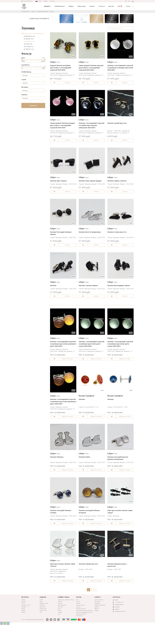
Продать (97, 610)
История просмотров (100, 605)
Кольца (29, 46)
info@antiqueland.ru (119, 604)
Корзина (97, 608)
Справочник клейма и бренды (66, 599)
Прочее (23, 612)
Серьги (29, 49)
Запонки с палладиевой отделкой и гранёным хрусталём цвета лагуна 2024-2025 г (91, 344)
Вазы (41, 601)
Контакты (52, 1)
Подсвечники (43, 610)
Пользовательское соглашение (84, 610)
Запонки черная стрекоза (116, 181)
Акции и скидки (80, 605)
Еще (41, 612)
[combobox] (120, 28)
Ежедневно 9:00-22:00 (120, 611)
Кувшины (42, 605)
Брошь (29, 39)
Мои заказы (98, 601)
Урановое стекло (25, 605)
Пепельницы (43, 608)
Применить (33, 105)
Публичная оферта (81, 614)
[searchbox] (34, 75)
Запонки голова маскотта (116, 232)
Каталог (33, 11)
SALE (119, 6)
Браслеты (30, 36)
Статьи (128, 6)
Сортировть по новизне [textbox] (116, 28)
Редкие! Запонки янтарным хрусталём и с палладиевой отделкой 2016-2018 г (60, 67)
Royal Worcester (62, 605)
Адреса (116, 600)
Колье (28, 44)
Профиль (97, 607)
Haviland (60, 603)
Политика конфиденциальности (84, 612)
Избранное (97, 603)
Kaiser (59, 608)
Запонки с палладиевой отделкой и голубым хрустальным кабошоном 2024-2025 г (91, 125)
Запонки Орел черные (58, 181)
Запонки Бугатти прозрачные (90, 232)
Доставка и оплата (81, 608)
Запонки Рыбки (84, 457)
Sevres (59, 610)
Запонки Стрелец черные (88, 285)
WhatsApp (117, 607)
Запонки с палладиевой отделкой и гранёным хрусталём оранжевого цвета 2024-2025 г (63, 344)
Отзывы (78, 603)
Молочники (43, 607)
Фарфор (71, 6)
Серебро (23, 607)
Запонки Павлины (56, 457)
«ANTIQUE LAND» (25, 11)
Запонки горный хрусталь (117, 123)
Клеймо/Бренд (59, 6)
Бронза (23, 608)
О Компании (79, 615)
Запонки (52, 11)
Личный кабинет (99, 599)
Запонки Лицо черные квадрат (90, 181)
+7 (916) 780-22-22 (119, 602)
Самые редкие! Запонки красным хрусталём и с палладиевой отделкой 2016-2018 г (91, 67)
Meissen (60, 601)
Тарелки (92, 6)
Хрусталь (111, 6)
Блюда (41, 599)
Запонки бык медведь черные (118, 285)
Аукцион (78, 607)
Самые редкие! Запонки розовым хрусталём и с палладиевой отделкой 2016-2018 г (62, 125)
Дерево (23, 610)
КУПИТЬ (67, 83)
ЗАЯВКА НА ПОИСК (67, 359)
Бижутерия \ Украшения (42, 11)
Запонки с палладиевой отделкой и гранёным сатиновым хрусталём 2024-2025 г (120, 67)
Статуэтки (101, 6)
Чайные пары (81, 6)
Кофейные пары (44, 603)
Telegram (117, 609)
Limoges (60, 612)
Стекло (23, 603)
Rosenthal (60, 607)
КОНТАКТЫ (116, 597)
